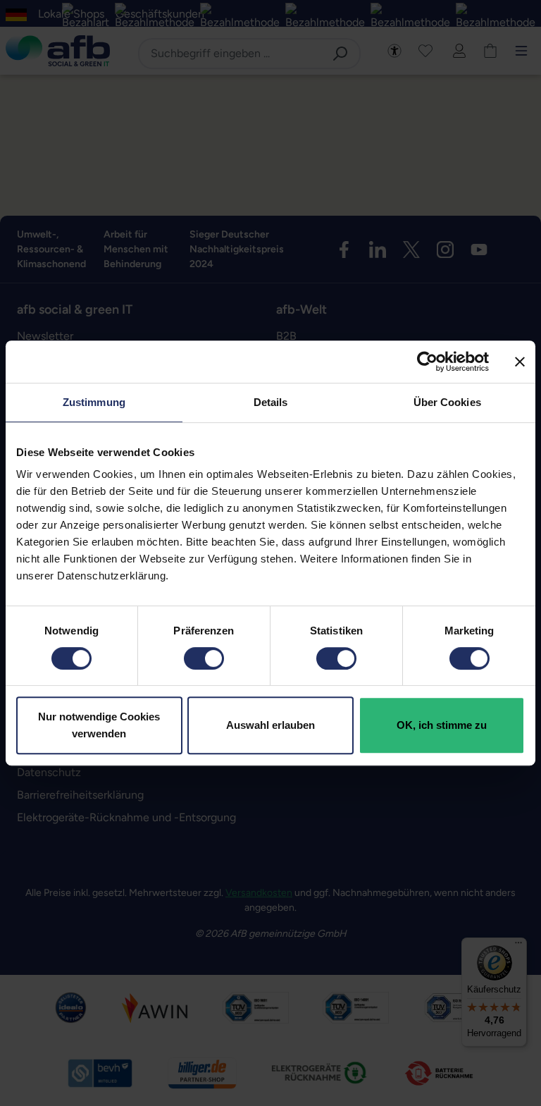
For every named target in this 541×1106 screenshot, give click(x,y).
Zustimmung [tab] (94, 402)
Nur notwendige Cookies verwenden (99, 725)
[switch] (204, 658)
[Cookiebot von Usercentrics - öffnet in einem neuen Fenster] (427, 361)
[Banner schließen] (520, 362)
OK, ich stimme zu (442, 725)
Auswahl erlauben (270, 725)
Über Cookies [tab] (447, 402)
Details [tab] (271, 402)
